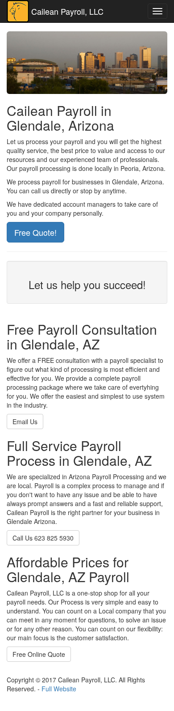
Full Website (58, 688)
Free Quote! (35, 232)
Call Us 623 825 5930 (43, 537)
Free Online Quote (38, 654)
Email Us (24, 421)
